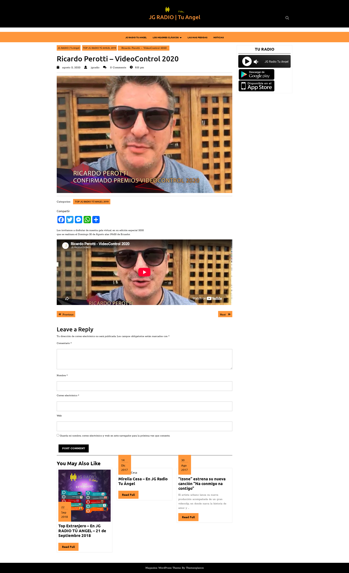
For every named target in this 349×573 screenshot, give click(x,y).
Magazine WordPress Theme (163, 568)
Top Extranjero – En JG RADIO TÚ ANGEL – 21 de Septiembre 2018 (82, 530)
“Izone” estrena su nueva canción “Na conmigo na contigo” (202, 483)
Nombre (62, 375)
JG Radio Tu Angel (136, 37)
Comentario (64, 343)
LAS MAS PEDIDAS (197, 37)
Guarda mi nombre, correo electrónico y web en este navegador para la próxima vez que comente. (115, 435)
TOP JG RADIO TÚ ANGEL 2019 (99, 47)
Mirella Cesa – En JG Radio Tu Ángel (143, 481)
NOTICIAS (218, 37)
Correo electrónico (68, 395)
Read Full (70, 548)
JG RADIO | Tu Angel (174, 16)
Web (59, 415)
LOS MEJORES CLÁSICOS (166, 37)
